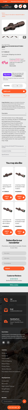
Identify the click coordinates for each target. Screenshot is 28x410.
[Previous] (3, 1)
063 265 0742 (13, 301)
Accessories (5, 381)
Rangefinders (6, 389)
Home (3, 13)
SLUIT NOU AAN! (13, 407)
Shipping (11, 54)
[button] (14, 113)
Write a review (14, 285)
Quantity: (7, 85)
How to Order (5, 358)
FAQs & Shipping (7, 361)
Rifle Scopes (5, 391)
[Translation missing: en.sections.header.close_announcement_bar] (27, 1)
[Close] (18, 407)
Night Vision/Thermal (8, 386)
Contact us (5, 356)
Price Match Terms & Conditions (11, 371)
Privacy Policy (6, 366)
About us (4, 353)
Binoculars (5, 383)
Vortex (3, 49)
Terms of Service (6, 369)
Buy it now (7, 95)
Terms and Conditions (9, 109)
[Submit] (24, 401)
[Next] (24, 1)
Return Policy (5, 363)
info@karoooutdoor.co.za (16, 310)
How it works (12, 65)
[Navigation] (24, 6)
